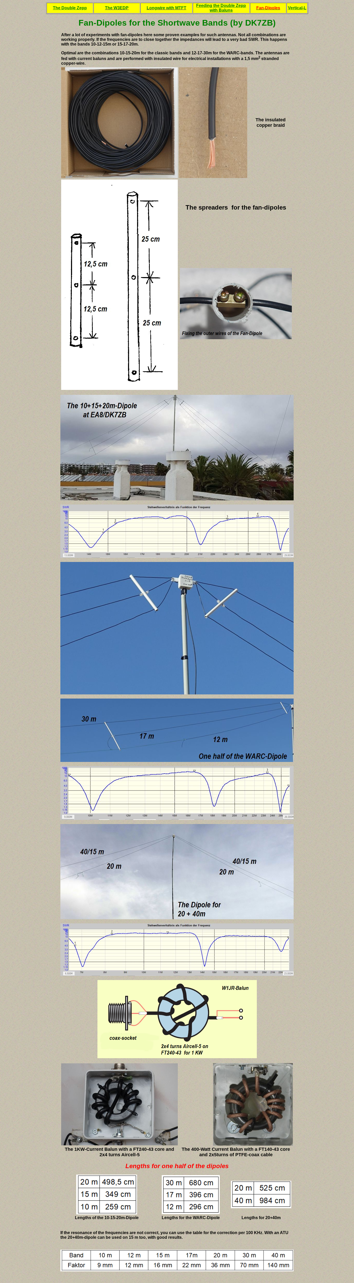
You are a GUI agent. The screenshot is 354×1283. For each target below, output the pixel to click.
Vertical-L (297, 8)
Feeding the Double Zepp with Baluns (221, 7)
